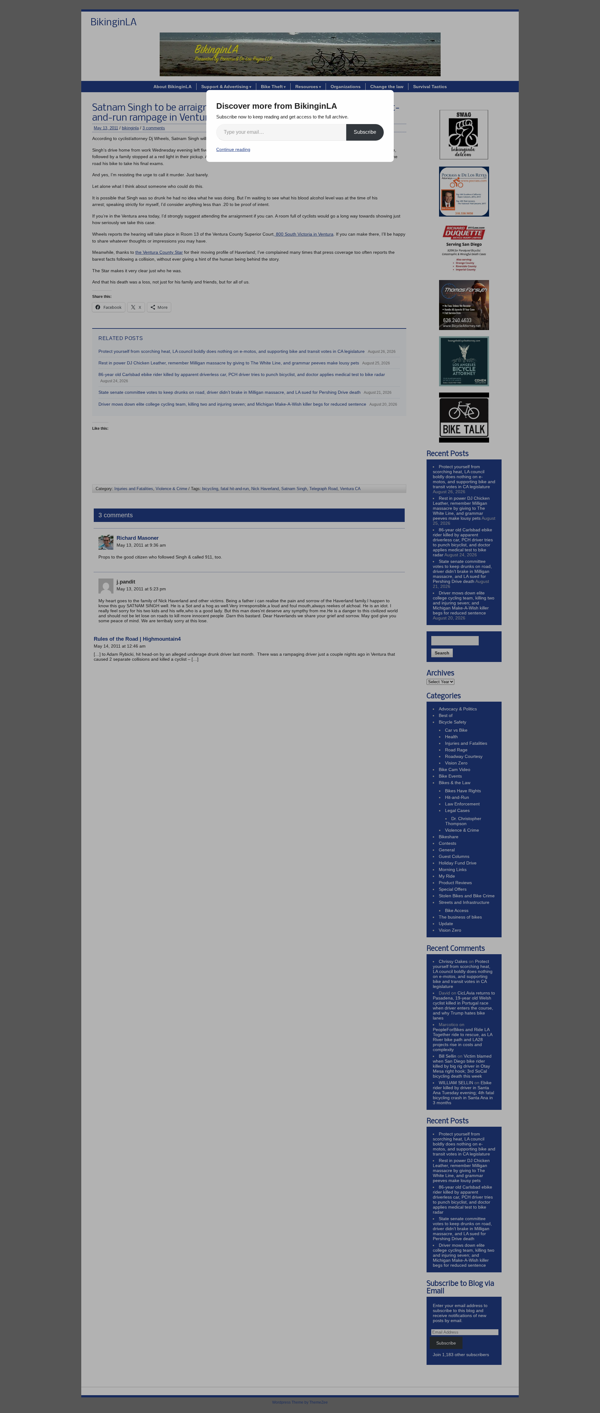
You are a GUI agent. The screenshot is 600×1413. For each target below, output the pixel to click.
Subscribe (365, 132)
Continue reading (233, 149)
